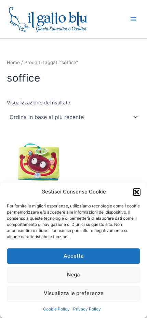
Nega (73, 274)
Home (13, 62)
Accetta (74, 255)
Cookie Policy (56, 309)
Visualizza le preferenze (74, 293)
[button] (136, 192)
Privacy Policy (87, 309)
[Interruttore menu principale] (133, 19)
